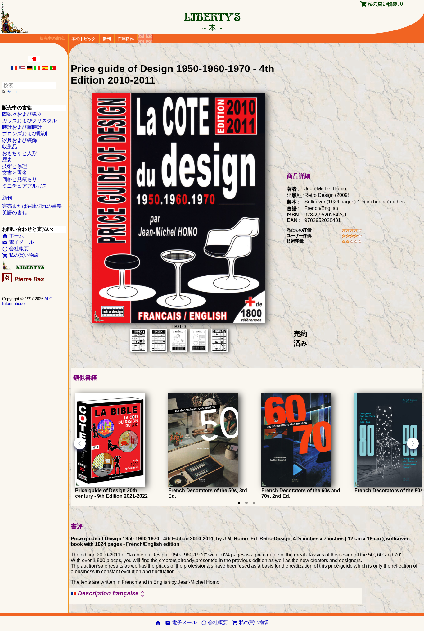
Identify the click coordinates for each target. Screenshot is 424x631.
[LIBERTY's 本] (212, 27)
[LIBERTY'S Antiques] (24, 268)
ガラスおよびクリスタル (29, 120)
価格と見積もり (19, 179)
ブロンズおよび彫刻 (24, 133)
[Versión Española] (45, 68)
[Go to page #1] (239, 502)
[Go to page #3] (254, 502)
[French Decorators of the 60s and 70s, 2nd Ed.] (296, 485)
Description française (111, 593)
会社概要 (15, 248)
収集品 (9, 146)
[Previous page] (80, 443)
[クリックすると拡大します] (178, 321)
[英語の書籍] (145, 37)
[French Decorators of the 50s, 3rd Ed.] (203, 485)
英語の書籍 (14, 212)
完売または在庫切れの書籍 (32, 206)
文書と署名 (14, 172)
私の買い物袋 (20, 255)
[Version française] (14, 68)
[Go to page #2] (246, 502)
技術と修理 (14, 166)
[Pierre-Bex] (24, 280)
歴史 (7, 159)
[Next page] (413, 443)
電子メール (18, 242)
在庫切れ (126, 38)
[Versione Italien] (37, 68)
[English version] (22, 68)
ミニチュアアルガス (24, 185)
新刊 (107, 38)
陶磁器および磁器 (22, 114)
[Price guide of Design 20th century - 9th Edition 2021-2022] (110, 485)
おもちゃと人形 (19, 153)
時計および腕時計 (22, 127)
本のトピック (84, 38)
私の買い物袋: (385, 4)
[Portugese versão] (53, 68)
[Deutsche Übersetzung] (29, 68)
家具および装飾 (19, 140)
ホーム (13, 235)
